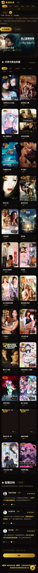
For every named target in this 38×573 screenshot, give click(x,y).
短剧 (33, 6)
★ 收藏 (17, 29)
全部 (5, 6)
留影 (19, 555)
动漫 (22, 6)
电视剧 (16, 6)
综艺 (28, 6)
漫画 (19, 9)
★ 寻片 (5, 12)
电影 (10, 6)
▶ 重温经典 (5, 29)
